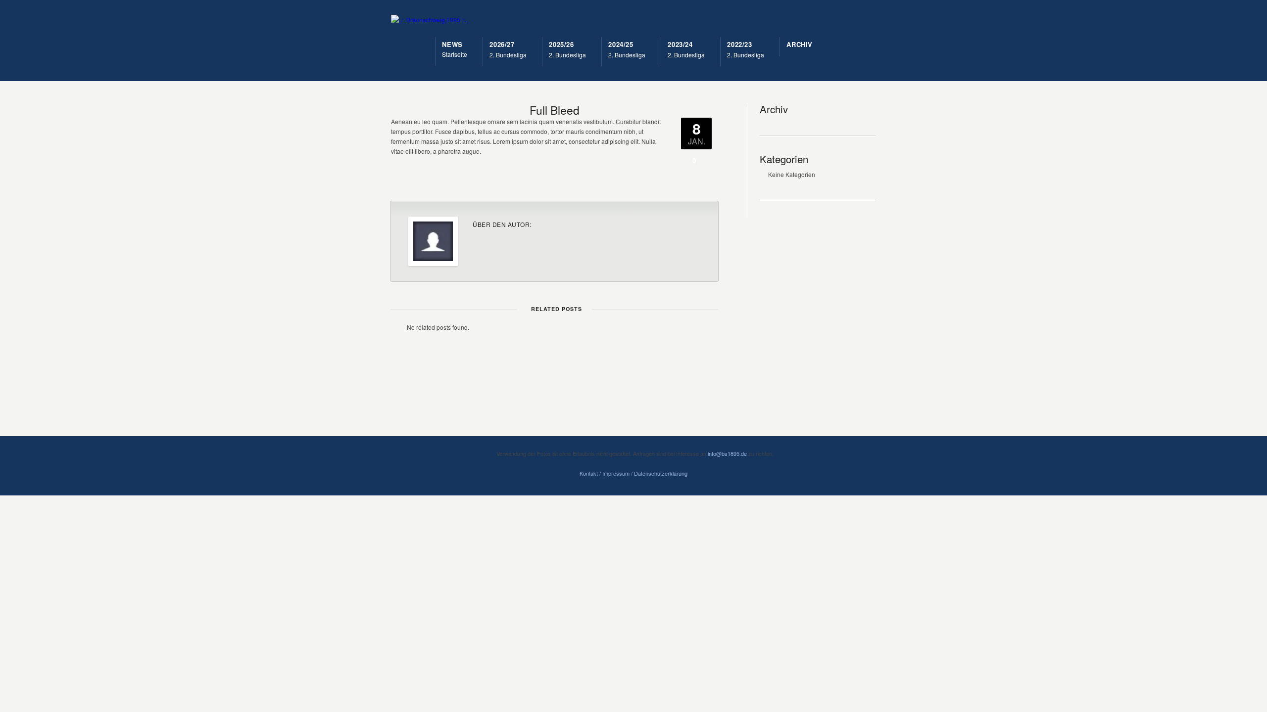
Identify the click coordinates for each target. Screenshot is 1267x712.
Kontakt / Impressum (605, 473)
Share (646, 181)
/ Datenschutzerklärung (658, 473)
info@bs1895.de (727, 453)
